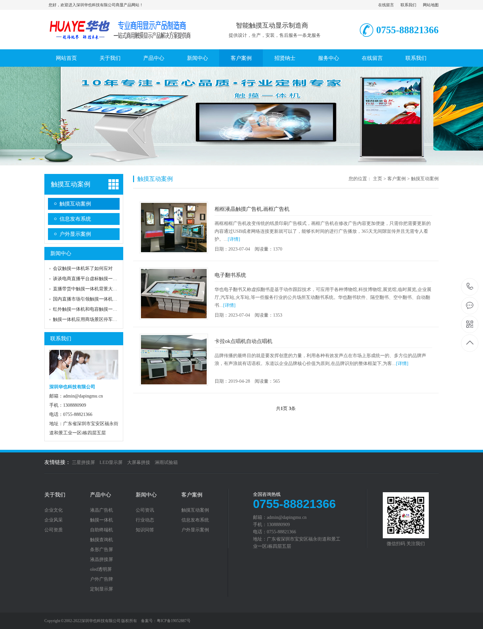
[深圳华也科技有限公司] (118, 42)
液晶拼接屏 (101, 559)
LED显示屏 (111, 462)
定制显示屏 (101, 589)
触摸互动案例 (70, 184)
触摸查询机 (101, 540)
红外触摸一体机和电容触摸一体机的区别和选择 (101, 309)
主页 (377, 178)
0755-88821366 (470, 287)
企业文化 (53, 510)
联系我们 (408, 5)
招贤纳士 (284, 58)
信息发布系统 (75, 219)
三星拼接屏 (83, 462)
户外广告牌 (101, 579)
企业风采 (53, 520)
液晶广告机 (101, 510)
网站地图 (431, 5)
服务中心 (328, 58)
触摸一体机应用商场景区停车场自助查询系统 (99, 319)
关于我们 (110, 58)
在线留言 (386, 5)
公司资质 (53, 530)
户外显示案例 (75, 234)
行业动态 (145, 520)
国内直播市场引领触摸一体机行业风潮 (92, 299)
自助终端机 (101, 530)
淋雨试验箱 (166, 462)
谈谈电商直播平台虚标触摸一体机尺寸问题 (96, 278)
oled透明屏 (101, 569)
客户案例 (241, 58)
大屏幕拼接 (138, 462)
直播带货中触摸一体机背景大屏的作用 (92, 288)
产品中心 (153, 58)
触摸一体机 (101, 520)
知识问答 (145, 530)
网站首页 (66, 58)
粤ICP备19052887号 (174, 620)
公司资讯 (145, 510)
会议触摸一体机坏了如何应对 (83, 268)
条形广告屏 (101, 549)
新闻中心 (197, 58)
